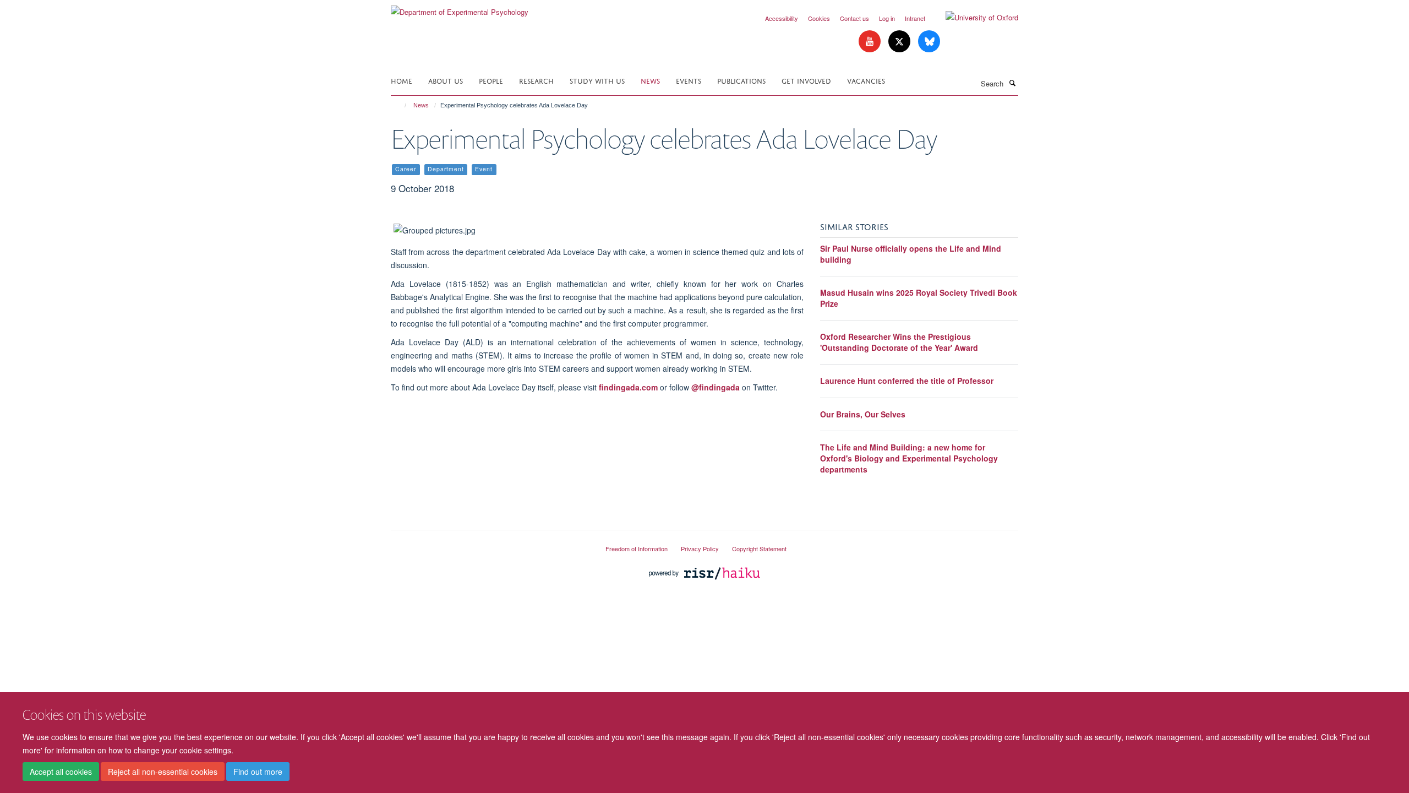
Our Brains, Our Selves (862, 414)
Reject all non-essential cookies (162, 771)
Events (688, 80)
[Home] (400, 105)
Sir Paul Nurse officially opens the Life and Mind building (910, 254)
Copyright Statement (759, 548)
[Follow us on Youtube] (871, 41)
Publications (741, 80)
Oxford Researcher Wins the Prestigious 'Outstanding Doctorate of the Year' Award (899, 342)
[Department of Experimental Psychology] (459, 8)
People (491, 80)
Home (401, 80)
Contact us (854, 18)
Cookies (819, 18)
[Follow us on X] (900, 41)
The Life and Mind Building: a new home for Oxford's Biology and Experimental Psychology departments (909, 458)
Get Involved (806, 80)
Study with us (597, 80)
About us (445, 80)
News (650, 80)
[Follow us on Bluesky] (929, 41)
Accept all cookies (61, 771)
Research (536, 80)
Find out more (257, 771)
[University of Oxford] (973, 17)
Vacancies (866, 80)
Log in (887, 18)
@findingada (715, 387)
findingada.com (628, 387)
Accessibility (781, 18)
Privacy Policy (700, 548)
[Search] (1012, 83)
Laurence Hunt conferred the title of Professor (906, 380)
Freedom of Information (636, 548)
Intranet (915, 18)
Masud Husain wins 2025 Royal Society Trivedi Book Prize (918, 298)
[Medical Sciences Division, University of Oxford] (490, 544)
